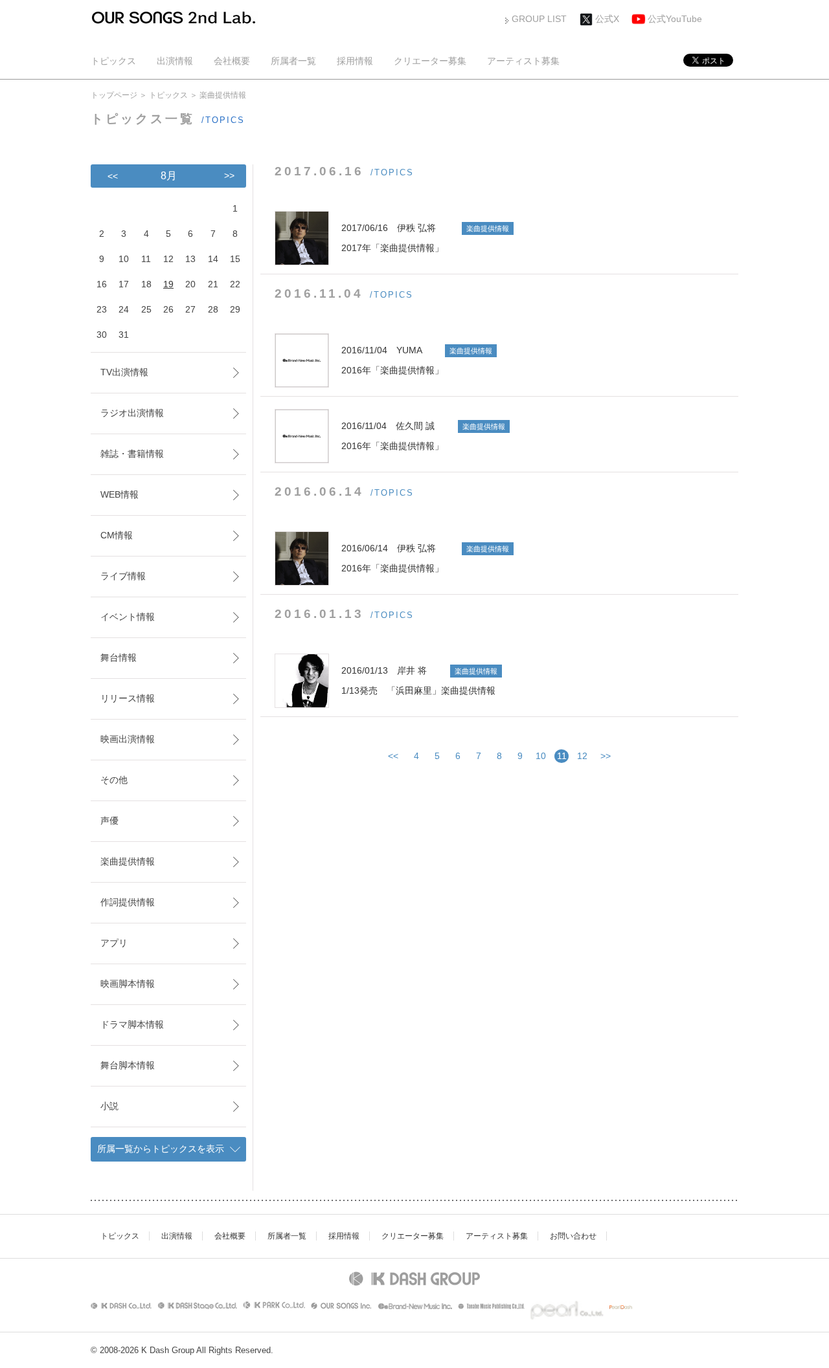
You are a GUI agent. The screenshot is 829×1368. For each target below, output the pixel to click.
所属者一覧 (293, 61)
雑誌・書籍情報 (132, 453)
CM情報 (116, 535)
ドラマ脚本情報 (132, 1024)
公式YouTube (675, 19)
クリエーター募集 (430, 61)
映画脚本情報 (127, 983)
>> (605, 756)
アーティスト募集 (523, 61)
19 (168, 284)
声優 (109, 820)
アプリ (114, 943)
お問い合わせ (573, 1236)
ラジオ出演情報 (132, 413)
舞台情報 (118, 657)
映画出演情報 (127, 739)
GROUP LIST (539, 19)
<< (393, 756)
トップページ (114, 95)
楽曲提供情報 (127, 861)
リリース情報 (127, 698)
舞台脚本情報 (127, 1065)
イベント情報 (127, 617)
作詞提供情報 (127, 902)
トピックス (113, 61)
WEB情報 (119, 494)
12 (582, 756)
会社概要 (232, 61)
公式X (607, 19)
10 (541, 756)
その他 (114, 780)
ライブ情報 (123, 576)
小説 (109, 1106)
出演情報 (175, 61)
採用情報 (355, 61)
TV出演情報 (124, 372)
